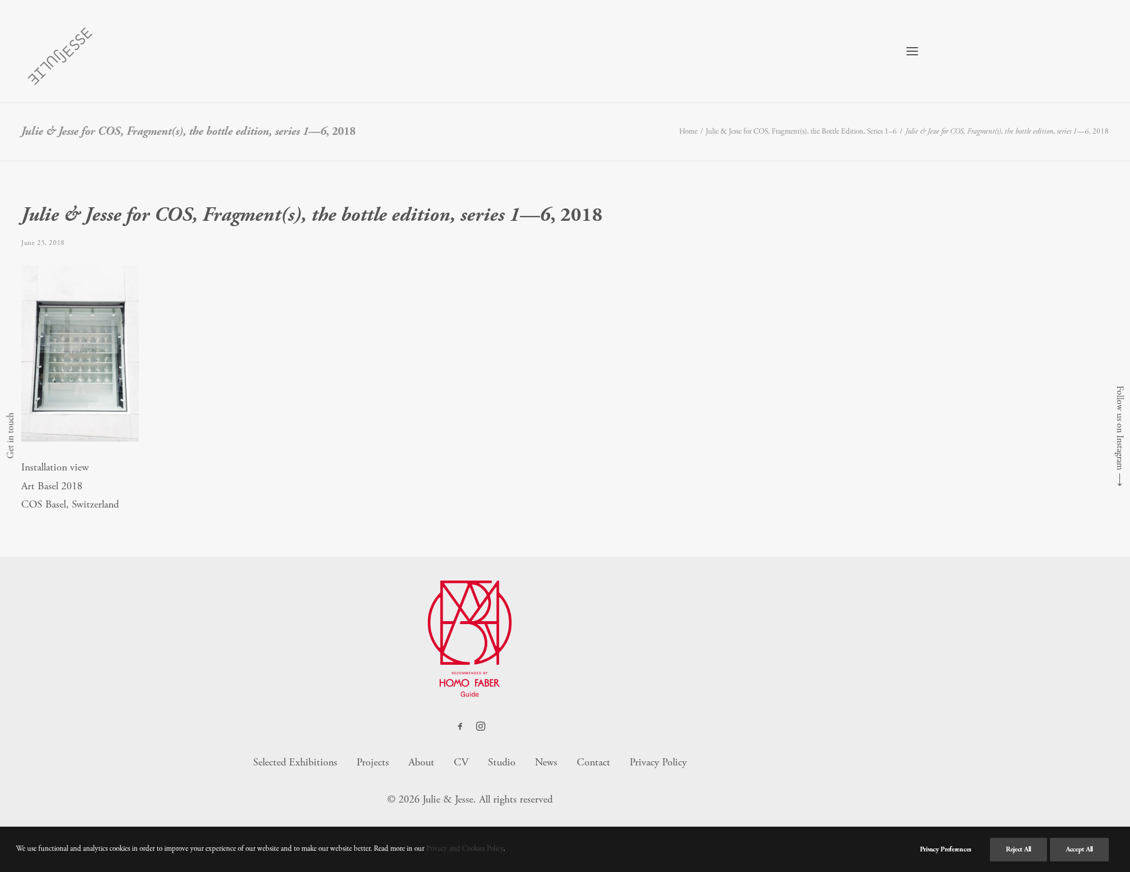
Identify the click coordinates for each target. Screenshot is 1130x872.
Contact (593, 762)
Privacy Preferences (945, 849)
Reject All (1018, 849)
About (421, 762)
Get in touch (10, 436)
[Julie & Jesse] (59, 51)
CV (461, 762)
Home (688, 132)
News (546, 762)
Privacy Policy (658, 762)
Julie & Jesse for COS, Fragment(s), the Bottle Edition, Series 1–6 (801, 132)
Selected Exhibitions (295, 762)
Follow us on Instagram (1120, 428)
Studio (502, 762)
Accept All (1079, 849)
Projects (373, 762)
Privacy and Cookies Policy (464, 849)
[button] (912, 51)
